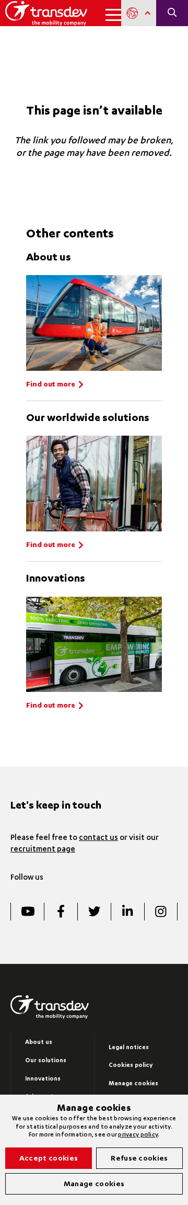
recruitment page (42, 850)
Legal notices (129, 1047)
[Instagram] (161, 911)
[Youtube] (27, 911)
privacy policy (138, 1135)
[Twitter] (94, 911)
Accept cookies (48, 1159)
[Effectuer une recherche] (172, 13)
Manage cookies (133, 1084)
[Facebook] (60, 911)
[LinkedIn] (127, 911)
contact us (98, 838)
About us (38, 1042)
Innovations (43, 1079)
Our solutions (45, 1061)
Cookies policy (130, 1065)
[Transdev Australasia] (46, 13)
